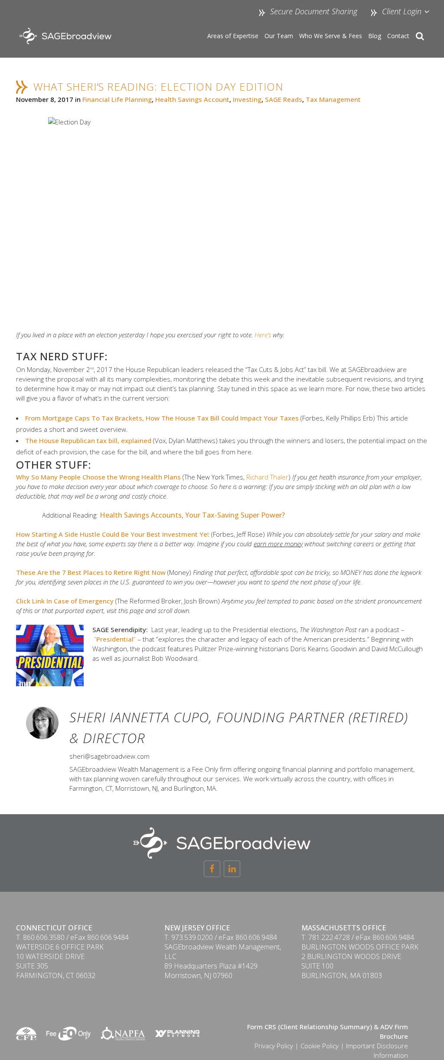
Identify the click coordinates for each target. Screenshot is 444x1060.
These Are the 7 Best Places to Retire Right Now (91, 572)
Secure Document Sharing (313, 11)
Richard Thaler (267, 477)
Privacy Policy (274, 1045)
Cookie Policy (319, 1045)
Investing (247, 99)
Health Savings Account (192, 99)
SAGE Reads (283, 99)
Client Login (400, 11)
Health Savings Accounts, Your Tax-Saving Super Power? (192, 515)
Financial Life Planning (117, 99)
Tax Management (333, 99)
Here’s (263, 334)
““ (115, 639)
